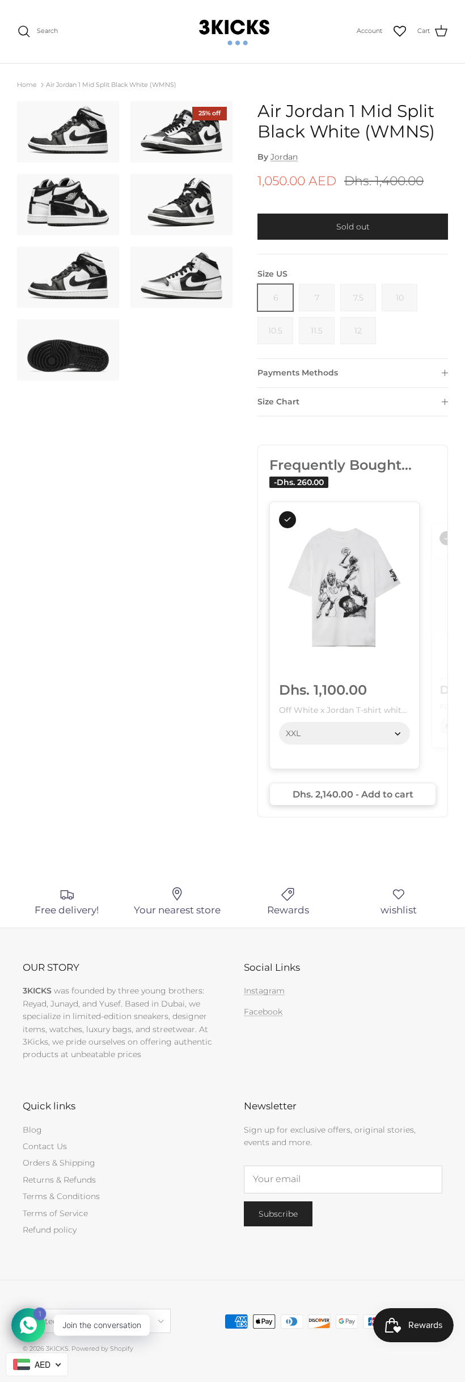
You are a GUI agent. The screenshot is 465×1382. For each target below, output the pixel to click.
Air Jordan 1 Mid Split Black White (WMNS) (111, 85)
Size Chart (278, 401)
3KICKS (57, 1348)
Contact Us (45, 1146)
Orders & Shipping (59, 1163)
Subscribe (278, 1214)
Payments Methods (297, 373)
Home (27, 85)
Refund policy (50, 1230)
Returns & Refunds (59, 1180)
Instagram (264, 991)
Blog (32, 1130)
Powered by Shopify (102, 1348)
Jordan (284, 157)
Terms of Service (55, 1213)
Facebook (263, 1012)
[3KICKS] (232, 31)
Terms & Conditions (61, 1196)
